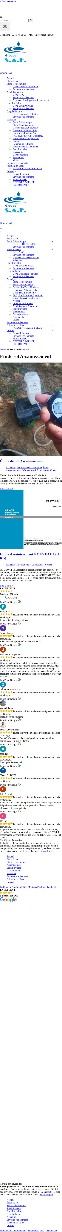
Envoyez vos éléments (23, 89)
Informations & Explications (26, 138)
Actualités (10, 467)
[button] (27, 84)
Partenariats (18, 157)
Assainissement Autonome (25, 146)
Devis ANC (18, 95)
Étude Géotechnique (22, 122)
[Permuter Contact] (52, 330)
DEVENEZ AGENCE (24, 182)
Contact (10, 882)
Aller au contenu (8, 1)
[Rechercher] (1, 17)
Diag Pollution (13, 870)
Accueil (10, 78)
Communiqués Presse (23, 144)
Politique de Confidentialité (13, 887)
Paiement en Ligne (15, 879)
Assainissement (14, 865)
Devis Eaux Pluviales (23, 105)
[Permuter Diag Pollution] (52, 271)
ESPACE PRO (20, 179)
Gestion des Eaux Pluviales (26, 127)
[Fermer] (5, 26)
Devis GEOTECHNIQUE (25, 86)
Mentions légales (36, 887)
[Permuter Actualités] (52, 279)
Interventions (19, 152)
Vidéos (16, 160)
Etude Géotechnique (16, 862)
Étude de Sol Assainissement (21, 461)
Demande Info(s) (21, 174)
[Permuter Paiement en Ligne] (52, 325)
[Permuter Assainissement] (52, 249)
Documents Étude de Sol (24, 133)
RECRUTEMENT (22, 185)
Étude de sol (12, 81)
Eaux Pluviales (20, 149)
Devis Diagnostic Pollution (25, 114)
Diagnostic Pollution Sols (25, 130)
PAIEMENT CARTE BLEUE (27, 168)
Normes (16, 141)
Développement (20, 154)
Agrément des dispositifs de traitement (31, 100)
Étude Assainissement (23, 125)
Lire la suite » (6, 488)
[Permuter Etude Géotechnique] (52, 241)
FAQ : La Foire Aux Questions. (28, 136)
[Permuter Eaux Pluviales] (52, 263)
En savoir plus (46, 851)
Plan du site (51, 887)
